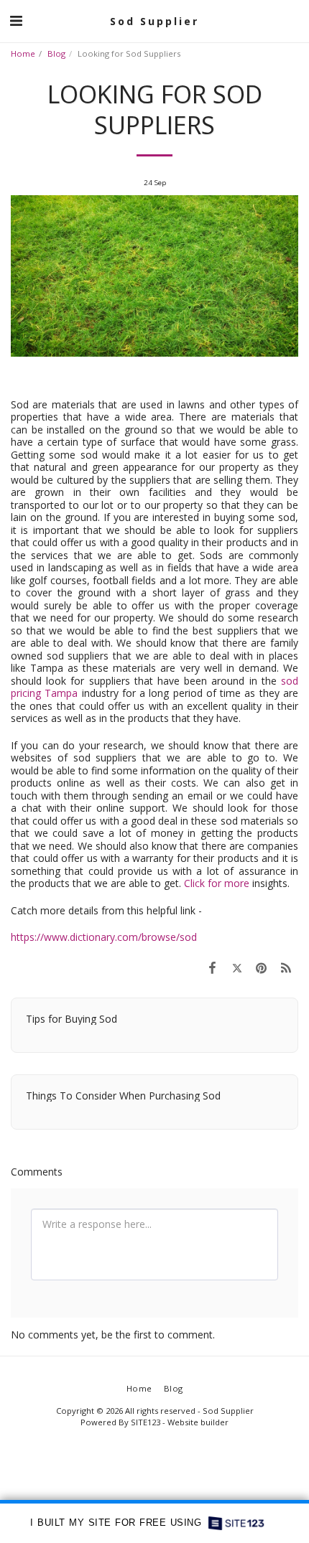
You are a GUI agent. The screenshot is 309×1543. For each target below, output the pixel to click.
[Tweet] (236, 967)
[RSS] (286, 967)
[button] (16, 20)
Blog (56, 53)
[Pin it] (261, 967)
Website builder (198, 1422)
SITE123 (145, 1422)
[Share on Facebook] (212, 967)
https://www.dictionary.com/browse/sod (104, 937)
